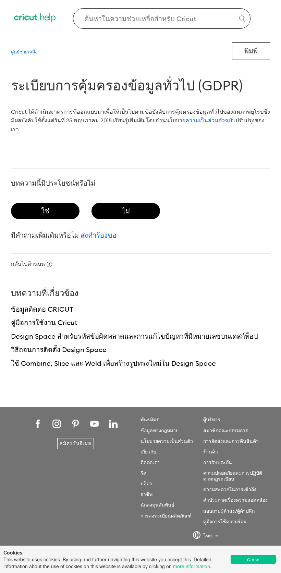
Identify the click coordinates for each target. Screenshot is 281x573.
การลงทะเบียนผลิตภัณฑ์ (166, 516)
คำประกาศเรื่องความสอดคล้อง (235, 500)
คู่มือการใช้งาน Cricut (44, 322)
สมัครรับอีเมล (75, 443)
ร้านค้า (210, 452)
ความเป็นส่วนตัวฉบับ (210, 120)
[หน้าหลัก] (35, 18)
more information (191, 566)
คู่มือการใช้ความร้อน (225, 522)
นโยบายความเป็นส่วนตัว (166, 441)
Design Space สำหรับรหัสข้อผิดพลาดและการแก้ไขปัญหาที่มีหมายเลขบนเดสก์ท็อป (134, 336)
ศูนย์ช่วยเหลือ (24, 51)
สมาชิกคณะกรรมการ (225, 430)
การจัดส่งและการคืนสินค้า (231, 441)
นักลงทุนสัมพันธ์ (157, 505)
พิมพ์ (251, 51)
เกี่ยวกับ (148, 452)
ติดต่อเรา (150, 462)
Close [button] (253, 559)
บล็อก (146, 484)
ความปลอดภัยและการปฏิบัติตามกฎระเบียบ (232, 476)
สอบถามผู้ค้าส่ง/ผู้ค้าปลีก (229, 511)
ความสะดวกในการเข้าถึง (229, 489)
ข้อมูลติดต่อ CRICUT (42, 309)
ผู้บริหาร (211, 419)
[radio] (45, 211)
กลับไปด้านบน (28, 263)
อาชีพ (146, 494)
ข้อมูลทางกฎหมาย (159, 430)
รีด (143, 473)
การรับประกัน (217, 462)
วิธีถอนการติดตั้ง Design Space (59, 349)
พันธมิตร (149, 419)
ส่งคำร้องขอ (99, 235)
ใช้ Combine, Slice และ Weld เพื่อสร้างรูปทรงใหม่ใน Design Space (113, 363)
